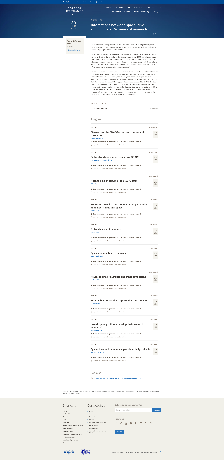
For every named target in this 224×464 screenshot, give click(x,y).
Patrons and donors (68, 443)
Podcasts (66, 417)
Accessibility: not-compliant (149, 452)
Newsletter (66, 422)
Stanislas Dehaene (74, 50)
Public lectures (130, 391)
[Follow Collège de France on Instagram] (121, 423)
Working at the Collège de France (72, 434)
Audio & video (136, 7)
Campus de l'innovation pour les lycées (97, 432)
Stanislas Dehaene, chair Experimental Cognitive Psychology (118, 378)
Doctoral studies (68, 431)
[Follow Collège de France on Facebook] (116, 423)
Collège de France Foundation (97, 422)
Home (64, 391)
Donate (119, 432)
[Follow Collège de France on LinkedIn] (136, 423)
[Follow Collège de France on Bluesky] (131, 423)
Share (157, 34)
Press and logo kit (68, 428)
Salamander (92, 417)
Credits (137, 452)
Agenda (121, 7)
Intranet (91, 411)
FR (160, 7)
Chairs (151, 7)
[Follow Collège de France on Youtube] (141, 423)
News (64, 420)
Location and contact (118, 452)
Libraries (136, 12)
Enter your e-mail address (123, 410)
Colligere (91, 420)
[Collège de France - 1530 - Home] (75, 11)
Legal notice (129, 452)
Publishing (145, 12)
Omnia (91, 414)
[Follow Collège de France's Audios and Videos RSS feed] (151, 423)
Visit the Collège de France (70, 440)
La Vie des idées (93, 428)
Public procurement (69, 437)
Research (127, 12)
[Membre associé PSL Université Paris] (85, 452)
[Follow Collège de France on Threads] (126, 423)
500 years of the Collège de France (73, 425)
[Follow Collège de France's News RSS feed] (146, 423)
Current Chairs (84, 391)
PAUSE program (93, 425)
